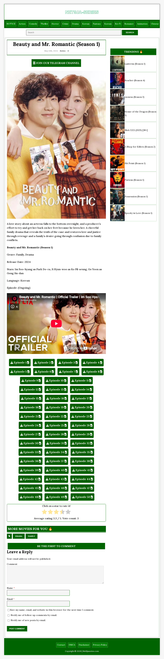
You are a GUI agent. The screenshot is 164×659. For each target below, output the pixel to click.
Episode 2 (44, 362)
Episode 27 (31, 434)
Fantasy (97, 23)
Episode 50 (82, 497)
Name (10, 588)
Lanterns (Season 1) (135, 63)
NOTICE (11, 23)
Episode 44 (82, 479)
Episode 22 (56, 416)
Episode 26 (82, 425)
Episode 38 (82, 461)
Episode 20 (82, 407)
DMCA (72, 645)
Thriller (44, 23)
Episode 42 (30, 479)
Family (31, 536)
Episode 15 (31, 398)
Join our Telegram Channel (57, 63)
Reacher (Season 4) (135, 80)
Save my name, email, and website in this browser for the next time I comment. (52, 609)
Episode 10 (56, 380)
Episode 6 (44, 371)
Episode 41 (83, 470)
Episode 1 (20, 362)
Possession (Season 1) (136, 196)
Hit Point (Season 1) (135, 163)
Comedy (33, 23)
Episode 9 (31, 380)
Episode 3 (68, 362)
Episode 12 (31, 389)
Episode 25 (56, 425)
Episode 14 (82, 389)
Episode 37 (56, 461)
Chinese (155, 23)
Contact (61, 645)
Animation (142, 23)
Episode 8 (92, 371)
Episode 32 (82, 443)
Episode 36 (31, 461)
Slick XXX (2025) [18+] (136, 130)
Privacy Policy (100, 645)
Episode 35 (82, 452)
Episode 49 (56, 497)
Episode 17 (82, 398)
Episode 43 (56, 479)
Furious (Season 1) (134, 179)
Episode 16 (57, 398)
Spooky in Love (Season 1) (138, 213)
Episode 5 (20, 371)
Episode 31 (57, 443)
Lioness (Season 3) (134, 97)
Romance (129, 23)
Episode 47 (82, 488)
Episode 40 (56, 470)
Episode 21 (31, 416)
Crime (65, 23)
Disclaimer (84, 645)
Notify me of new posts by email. (28, 620)
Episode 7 (68, 371)
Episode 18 (31, 407)
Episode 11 (82, 380)
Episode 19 (56, 407)
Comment (12, 564)
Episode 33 (30, 452)
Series (63, 51)
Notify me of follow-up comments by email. (34, 615)
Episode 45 (30, 488)
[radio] (44, 512)
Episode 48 (30, 497)
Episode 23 (82, 416)
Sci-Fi (118, 23)
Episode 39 (30, 470)
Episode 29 (82, 434)
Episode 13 (56, 389)
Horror (55, 23)
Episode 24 (31, 425)
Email (10, 599)
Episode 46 (56, 488)
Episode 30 (31, 443)
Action (22, 23)
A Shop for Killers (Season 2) (140, 146)
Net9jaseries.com (91, 651)
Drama (75, 23)
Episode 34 (56, 452)
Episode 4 (92, 362)
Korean (85, 23)
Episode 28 (56, 434)
